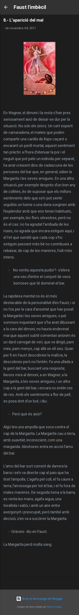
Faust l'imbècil (29, 7)
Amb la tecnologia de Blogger (42, 599)
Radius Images (54, 606)
